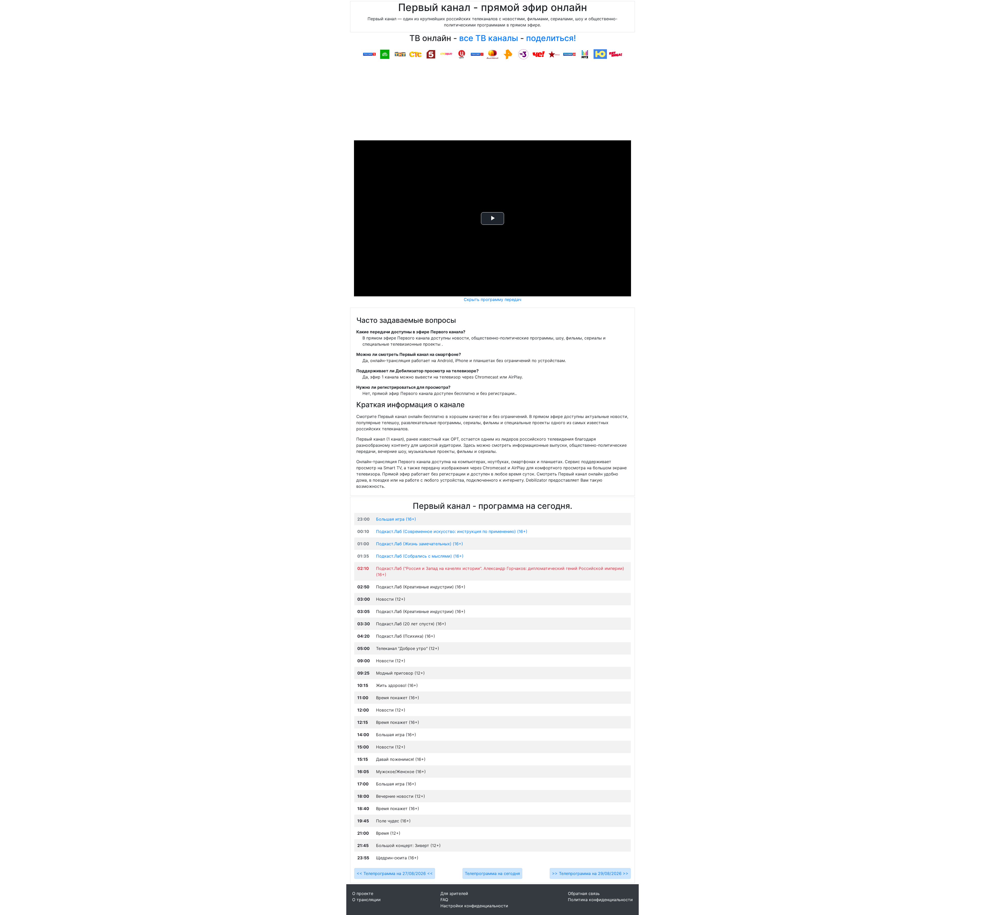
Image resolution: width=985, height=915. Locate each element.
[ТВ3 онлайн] (523, 53)
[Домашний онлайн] (492, 53)
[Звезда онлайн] (554, 53)
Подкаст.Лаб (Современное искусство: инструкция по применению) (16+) (451, 531)
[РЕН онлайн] (508, 53)
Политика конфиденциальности (600, 899)
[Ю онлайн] (600, 53)
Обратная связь (584, 893)
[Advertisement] (492, 102)
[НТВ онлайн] (384, 53)
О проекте (362, 893)
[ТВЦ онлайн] (461, 53)
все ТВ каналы (488, 38)
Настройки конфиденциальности (474, 905)
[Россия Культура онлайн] (477, 53)
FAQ (444, 899)
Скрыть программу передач (492, 299)
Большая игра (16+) (396, 519)
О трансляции (366, 899)
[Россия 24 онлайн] (569, 53)
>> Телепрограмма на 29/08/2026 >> (590, 873)
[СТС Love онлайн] (446, 53)
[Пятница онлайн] (615, 53)
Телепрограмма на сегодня (492, 873)
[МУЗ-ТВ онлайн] (585, 53)
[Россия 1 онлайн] (369, 53)
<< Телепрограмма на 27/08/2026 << (395, 873)
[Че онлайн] (538, 53)
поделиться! (551, 38)
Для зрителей (454, 893)
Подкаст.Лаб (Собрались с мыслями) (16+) (420, 556)
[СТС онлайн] (415, 53)
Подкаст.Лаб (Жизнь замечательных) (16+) (419, 543)
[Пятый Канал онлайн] (431, 53)
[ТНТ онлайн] (400, 53)
